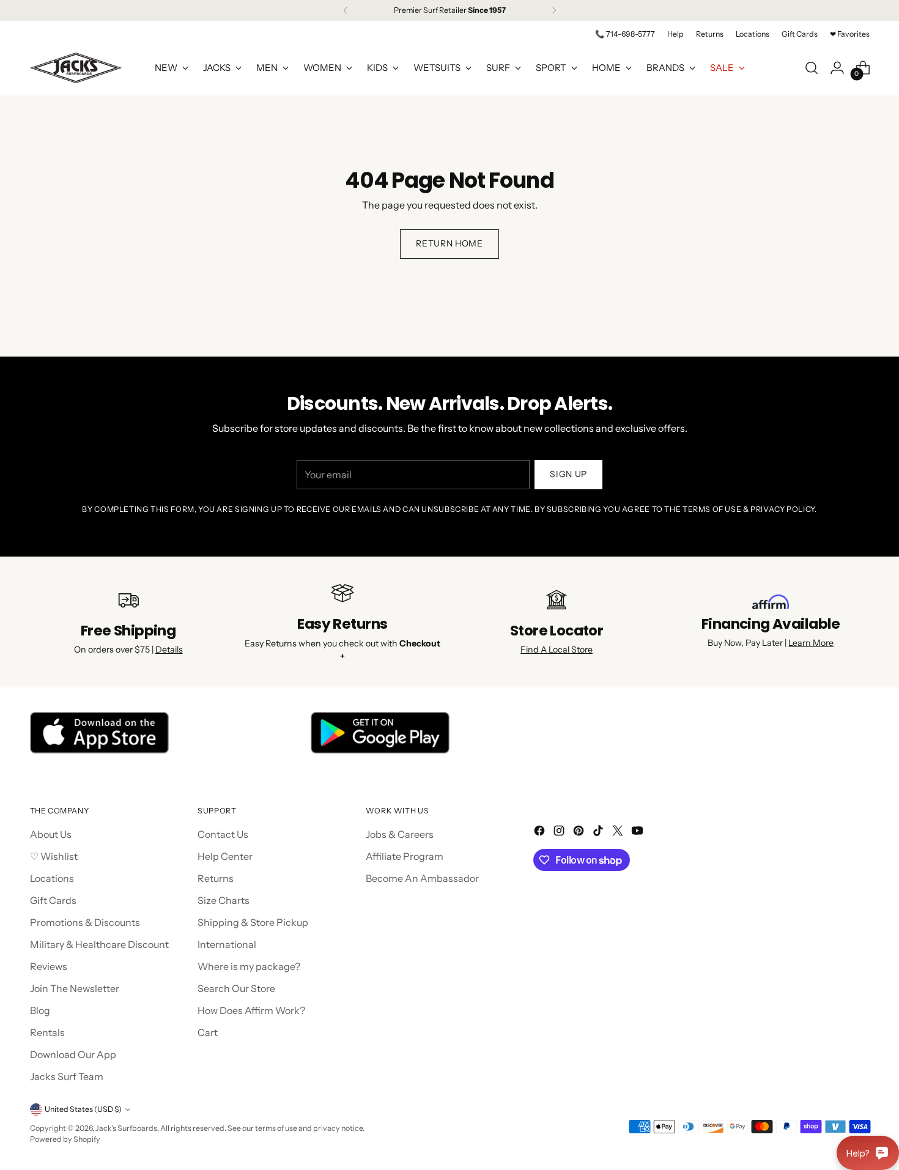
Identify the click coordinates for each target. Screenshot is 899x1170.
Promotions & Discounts (85, 922)
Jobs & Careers (400, 834)
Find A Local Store (556, 649)
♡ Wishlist (54, 856)
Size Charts (224, 900)
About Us (51, 834)
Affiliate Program (404, 856)
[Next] (554, 10)
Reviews (48, 966)
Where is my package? (249, 966)
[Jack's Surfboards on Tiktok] (599, 832)
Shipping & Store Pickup (253, 922)
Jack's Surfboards (126, 1128)
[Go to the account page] (837, 68)
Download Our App (73, 1054)
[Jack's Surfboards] (76, 68)
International (227, 944)
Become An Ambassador (422, 878)
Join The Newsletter (74, 988)
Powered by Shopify (65, 1139)
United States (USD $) (83, 1109)
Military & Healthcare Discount (99, 944)
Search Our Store (236, 988)
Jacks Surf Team (66, 1076)
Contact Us (223, 834)
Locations (52, 878)
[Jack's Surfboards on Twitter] (619, 832)
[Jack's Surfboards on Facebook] (540, 832)
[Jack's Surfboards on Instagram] (560, 832)
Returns (216, 878)
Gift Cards (53, 900)
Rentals (47, 1032)
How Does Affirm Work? (251, 1010)
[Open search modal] (811, 68)
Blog (40, 1010)
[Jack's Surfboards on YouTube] (638, 832)
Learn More (811, 642)
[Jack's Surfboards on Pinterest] (579, 832)
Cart (208, 1032)
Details (169, 649)
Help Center (225, 856)
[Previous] (345, 10)
